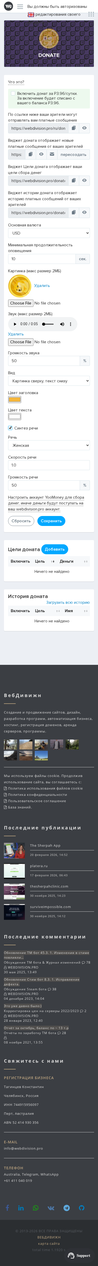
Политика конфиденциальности (37, 794)
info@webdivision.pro (23, 1148)
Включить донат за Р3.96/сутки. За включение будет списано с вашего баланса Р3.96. (47, 98)
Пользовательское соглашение (37, 800)
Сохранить (51, 521)
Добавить (55, 549)
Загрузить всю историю (68, 602)
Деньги (66, 561)
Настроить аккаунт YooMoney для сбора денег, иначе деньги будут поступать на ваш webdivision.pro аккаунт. (46, 503)
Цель (40, 561)
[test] (52, 154)
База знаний (19, 807)
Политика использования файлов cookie (45, 788)
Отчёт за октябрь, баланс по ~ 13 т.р (36, 1028)
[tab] (49, 82)
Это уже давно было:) (23, 1006)
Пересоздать (74, 154)
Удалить (42, 285)
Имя (69, 610)
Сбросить (21, 521)
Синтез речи (26, 428)
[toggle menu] (20, 6)
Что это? (16, 82)
